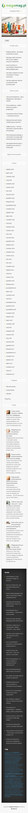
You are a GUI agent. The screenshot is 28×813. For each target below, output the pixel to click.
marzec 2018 (10, 334)
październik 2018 (11, 309)
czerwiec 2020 (10, 295)
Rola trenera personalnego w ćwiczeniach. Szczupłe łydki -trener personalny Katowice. (14, 137)
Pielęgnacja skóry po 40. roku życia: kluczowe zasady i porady (14, 547)
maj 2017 (8, 370)
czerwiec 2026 (10, 176)
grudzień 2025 (10, 198)
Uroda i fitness (10, 390)
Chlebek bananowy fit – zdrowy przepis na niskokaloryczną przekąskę (14, 684)
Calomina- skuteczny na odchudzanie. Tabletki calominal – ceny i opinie (13, 627)
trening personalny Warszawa (11, 788)
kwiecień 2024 (10, 252)
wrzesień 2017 (10, 356)
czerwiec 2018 (10, 324)
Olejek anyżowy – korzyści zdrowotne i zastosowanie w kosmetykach (14, 128)
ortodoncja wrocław (14, 772)
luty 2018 (9, 338)
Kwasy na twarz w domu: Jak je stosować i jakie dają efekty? (14, 718)
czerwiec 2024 (10, 248)
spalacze (10, 781)
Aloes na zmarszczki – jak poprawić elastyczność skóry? (13, 587)
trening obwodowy (16, 787)
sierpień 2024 (10, 245)
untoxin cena (11, 789)
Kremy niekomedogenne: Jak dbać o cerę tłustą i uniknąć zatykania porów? (14, 595)
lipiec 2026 (9, 173)
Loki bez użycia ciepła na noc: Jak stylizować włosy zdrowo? (14, 635)
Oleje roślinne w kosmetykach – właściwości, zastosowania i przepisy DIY (14, 733)
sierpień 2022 (10, 270)
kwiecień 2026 (10, 184)
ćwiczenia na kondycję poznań (14, 793)
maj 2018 (8, 327)
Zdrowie (8, 393)
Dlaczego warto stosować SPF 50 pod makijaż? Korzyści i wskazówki (13, 59)
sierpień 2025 (10, 212)
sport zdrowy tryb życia (13, 783)
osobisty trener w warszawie (13, 774)
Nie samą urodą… (11, 386)
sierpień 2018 (10, 316)
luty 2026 (9, 191)
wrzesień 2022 (10, 266)
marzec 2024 (10, 255)
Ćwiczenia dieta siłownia (10, 792)
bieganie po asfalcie (14, 754)
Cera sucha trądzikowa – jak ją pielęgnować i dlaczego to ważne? (14, 99)
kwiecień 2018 (10, 331)
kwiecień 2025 (10, 227)
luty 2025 (9, 234)
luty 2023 (9, 263)
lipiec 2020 (9, 291)
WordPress (14, 808)
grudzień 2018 (10, 306)
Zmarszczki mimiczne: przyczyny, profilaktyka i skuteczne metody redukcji (14, 741)
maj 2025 (9, 223)
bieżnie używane (13, 755)
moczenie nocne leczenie (10, 765)
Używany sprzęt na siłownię (17, 790)
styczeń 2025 (10, 237)
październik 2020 (11, 288)
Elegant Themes (13, 806)
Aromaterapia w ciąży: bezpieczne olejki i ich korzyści (12, 578)
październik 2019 (11, 302)
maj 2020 (9, 298)
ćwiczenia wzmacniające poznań (14, 795)
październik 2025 (11, 205)
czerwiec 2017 (10, 367)
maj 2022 (9, 273)
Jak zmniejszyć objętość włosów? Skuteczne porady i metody (14, 701)
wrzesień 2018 (10, 313)
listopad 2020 (10, 284)
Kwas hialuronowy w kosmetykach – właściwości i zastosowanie (14, 612)
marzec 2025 (10, 230)
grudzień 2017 (10, 345)
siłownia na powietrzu (10, 780)
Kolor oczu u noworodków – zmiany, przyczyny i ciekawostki (14, 692)
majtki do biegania (19, 764)
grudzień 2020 (10, 281)
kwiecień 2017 (10, 374)
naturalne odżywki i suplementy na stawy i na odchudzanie (14, 769)
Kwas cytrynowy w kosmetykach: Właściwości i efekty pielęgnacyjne (14, 67)
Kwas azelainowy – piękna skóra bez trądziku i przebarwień (13, 107)
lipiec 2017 (9, 363)
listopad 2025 (10, 201)
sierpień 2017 (10, 360)
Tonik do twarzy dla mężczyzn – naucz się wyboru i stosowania (14, 504)
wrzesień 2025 (10, 209)
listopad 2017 (10, 349)
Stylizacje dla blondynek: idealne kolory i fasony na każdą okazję (13, 604)
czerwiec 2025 (10, 219)
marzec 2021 (10, 277)
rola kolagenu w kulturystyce (14, 779)
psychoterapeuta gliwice (13, 777)
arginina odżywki (8, 752)
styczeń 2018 (10, 342)
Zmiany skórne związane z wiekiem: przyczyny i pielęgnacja (14, 413)
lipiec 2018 (9, 320)
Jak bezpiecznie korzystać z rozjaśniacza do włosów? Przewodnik (14, 145)
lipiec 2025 (9, 216)
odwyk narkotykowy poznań (11, 770)
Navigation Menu (15, 11)
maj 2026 (9, 180)
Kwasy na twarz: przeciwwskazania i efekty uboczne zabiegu (14, 456)
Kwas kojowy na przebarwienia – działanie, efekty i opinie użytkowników (14, 709)
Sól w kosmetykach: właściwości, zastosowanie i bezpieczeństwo (14, 644)
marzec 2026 (10, 187)
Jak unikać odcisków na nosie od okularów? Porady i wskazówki (14, 75)
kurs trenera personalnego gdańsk (11, 762)
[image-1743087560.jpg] (14, 36)
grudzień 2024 (10, 241)
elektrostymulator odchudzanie (12, 758)
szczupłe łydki (16, 784)
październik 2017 (11, 352)
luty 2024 (9, 259)
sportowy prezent (18, 781)
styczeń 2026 (10, 194)
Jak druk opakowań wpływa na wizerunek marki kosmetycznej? (14, 82)
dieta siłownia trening (16, 756)
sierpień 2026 (10, 169)
